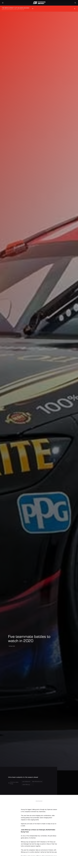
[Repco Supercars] (39, 3)
